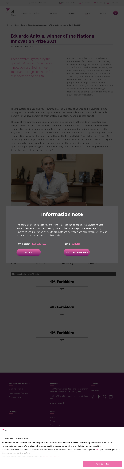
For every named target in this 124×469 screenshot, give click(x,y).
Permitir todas (102, 464)
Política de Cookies (51, 456)
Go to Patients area (77, 252)
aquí (98, 449)
